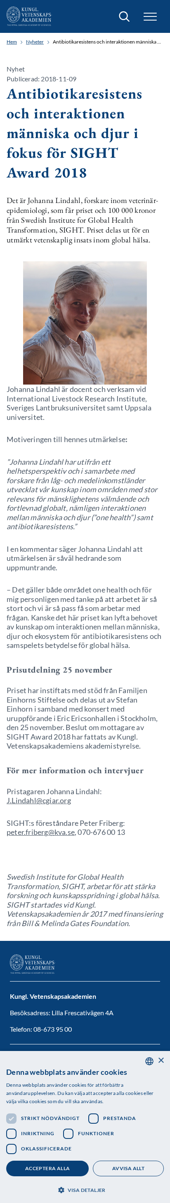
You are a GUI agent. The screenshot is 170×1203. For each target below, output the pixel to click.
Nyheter (35, 41)
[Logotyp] (29, 16)
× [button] (161, 1061)
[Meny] (150, 17)
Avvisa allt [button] (128, 1168)
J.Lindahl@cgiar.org (39, 800)
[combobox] (149, 1061)
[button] (85, 1189)
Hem (12, 41)
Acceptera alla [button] (47, 1168)
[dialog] (85, 1127)
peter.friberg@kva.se (41, 832)
